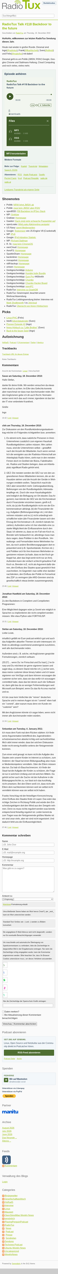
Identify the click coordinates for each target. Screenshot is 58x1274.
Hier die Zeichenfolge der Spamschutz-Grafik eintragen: (24, 1001)
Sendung (9, 1241)
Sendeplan (11, 1238)
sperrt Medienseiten (25, 227)
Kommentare (11, 1166)
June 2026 (7, 1134)
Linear (25, 371)
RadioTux (19, 33)
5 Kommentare (23, 343)
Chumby (29, 280)
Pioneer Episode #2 (15, 324)
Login (5, 1182)
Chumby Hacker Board (36, 283)
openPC (29, 286)
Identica (40, 343)
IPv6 (13, 234)
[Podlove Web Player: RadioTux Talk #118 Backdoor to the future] (29, 112)
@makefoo (17, 54)
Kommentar (7, 865)
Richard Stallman (19, 241)
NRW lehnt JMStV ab (23, 205)
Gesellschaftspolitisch (15, 1199)
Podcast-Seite (9, 1059)
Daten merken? (11, 1011)
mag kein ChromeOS (23, 244)
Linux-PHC (12, 318)
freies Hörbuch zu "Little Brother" (22, 327)
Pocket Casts (10, 178)
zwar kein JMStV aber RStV (26, 208)
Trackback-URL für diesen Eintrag (15, 354)
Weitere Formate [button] (12, 160)
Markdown (7, 904)
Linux (7, 1209)
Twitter (33, 343)
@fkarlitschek (31, 50)
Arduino (29, 270)
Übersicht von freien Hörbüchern (32, 306)
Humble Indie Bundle (35, 273)
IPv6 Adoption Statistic (25, 237)
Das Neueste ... (9, 1138)
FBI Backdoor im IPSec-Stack (31, 211)
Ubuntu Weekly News (15, 1248)
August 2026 (8, 1128)
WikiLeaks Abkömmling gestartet (33, 224)
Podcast (13, 343)
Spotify (42, 174)
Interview (9, 1205)
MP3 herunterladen (16, 153)
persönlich (10, 1218)
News (8, 1228)
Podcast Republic (31, 178)
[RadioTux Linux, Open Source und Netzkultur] (2, 6)
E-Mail (5, 849)
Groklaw (15, 214)
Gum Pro (29, 276)
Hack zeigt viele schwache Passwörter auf (35, 221)
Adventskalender (20, 321)
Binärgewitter (11, 1196)
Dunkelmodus (49, 3)
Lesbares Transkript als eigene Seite (21, 190)
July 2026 (6, 1131)
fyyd (20, 178)
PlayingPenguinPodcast (16, 1222)
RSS (20, 174)
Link (9, 418)
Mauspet (9, 1212)
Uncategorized (12, 1251)
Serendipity (16, 1264)
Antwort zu (7, 896)
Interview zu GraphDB (27, 290)
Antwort (15, 418)
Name (5, 841)
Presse (9, 1235)
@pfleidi (49, 50)
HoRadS (5, 343)
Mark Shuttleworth (15, 303)
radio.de (43, 178)
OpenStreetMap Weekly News (19, 1215)
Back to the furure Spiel (17, 331)
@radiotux (12, 50)
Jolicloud (32, 303)
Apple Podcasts (30, 174)
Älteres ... (6, 1141)
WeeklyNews (11, 1254)
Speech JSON (10, 170)
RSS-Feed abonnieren (29, 1052)
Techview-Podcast (13, 1245)
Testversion (20, 231)
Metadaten (43, 166)
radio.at (7, 182)
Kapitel (24, 166)
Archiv (19, 1059)
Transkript (32, 166)
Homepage (21, 218)
